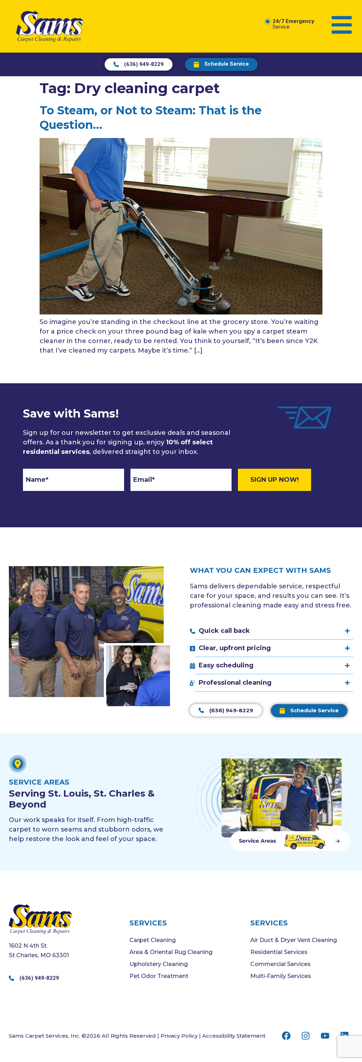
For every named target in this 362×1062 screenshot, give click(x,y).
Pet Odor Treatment (158, 976)
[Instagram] (305, 1035)
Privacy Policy (179, 1035)
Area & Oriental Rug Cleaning (170, 952)
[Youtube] (325, 1035)
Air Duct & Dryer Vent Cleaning (293, 940)
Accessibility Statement (233, 1035)
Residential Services (279, 952)
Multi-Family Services (280, 976)
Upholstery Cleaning (158, 964)
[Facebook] (286, 1035)
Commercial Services (280, 964)
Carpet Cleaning (152, 940)
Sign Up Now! (274, 480)
